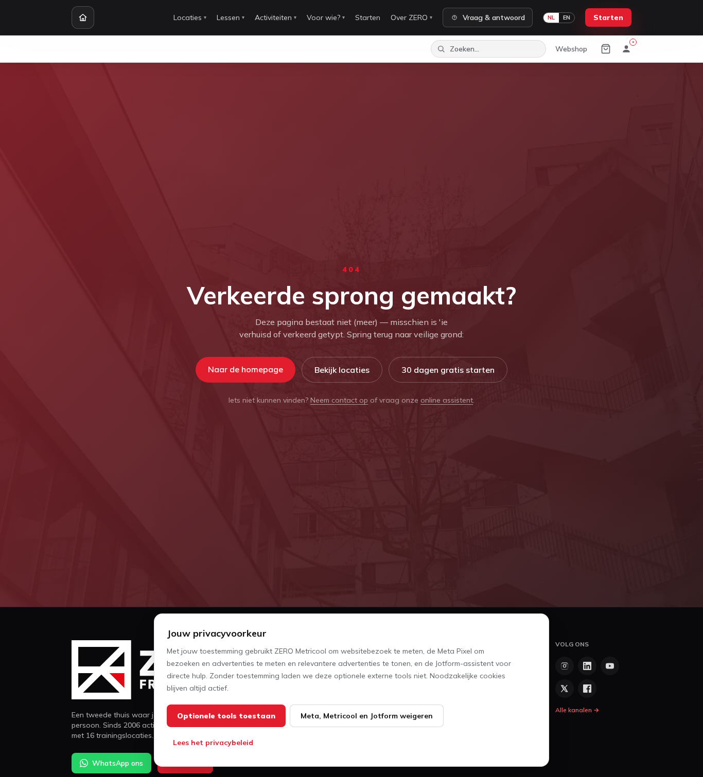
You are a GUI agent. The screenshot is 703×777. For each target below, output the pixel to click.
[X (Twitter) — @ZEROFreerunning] (564, 688)
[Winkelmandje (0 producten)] (605, 49)
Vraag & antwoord (494, 17)
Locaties (189, 17)
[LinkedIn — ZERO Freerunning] (587, 666)
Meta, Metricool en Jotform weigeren (367, 715)
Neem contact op (339, 400)
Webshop (571, 48)
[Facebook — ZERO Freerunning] (587, 688)
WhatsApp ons (117, 763)
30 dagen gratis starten (448, 370)
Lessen (230, 17)
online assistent (446, 400)
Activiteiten (275, 17)
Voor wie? (326, 17)
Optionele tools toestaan (226, 715)
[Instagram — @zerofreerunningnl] (564, 666)
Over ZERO (411, 17)
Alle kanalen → (577, 710)
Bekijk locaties (342, 370)
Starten (367, 17)
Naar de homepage (245, 369)
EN (566, 17)
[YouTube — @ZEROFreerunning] (610, 666)
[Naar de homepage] (83, 17)
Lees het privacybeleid (213, 742)
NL (551, 17)
